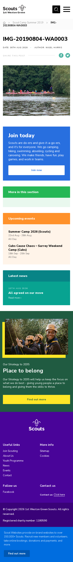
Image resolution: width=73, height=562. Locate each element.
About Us (8, 456)
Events (7, 470)
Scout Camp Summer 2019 (28, 22)
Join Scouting (10, 451)
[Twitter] (67, 55)
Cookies (44, 456)
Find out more (36, 399)
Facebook (8, 492)
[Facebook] (61, 55)
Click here (59, 494)
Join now (36, 170)
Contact (7, 475)
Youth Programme (13, 461)
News (6, 465)
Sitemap (44, 451)
